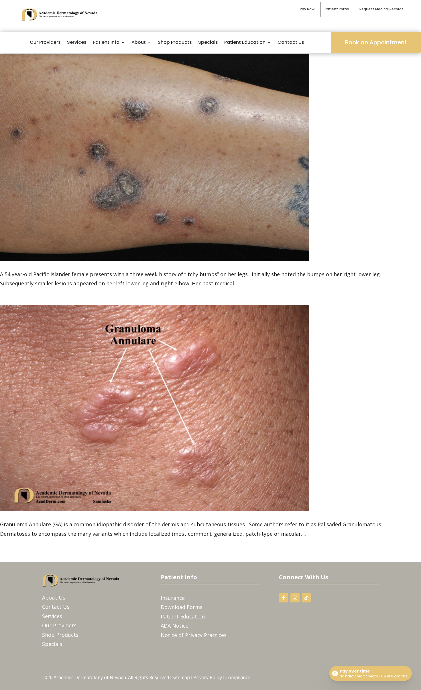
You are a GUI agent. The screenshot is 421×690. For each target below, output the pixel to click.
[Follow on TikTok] (306, 597)
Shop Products (175, 42)
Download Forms (181, 607)
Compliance (237, 677)
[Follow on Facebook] (283, 597)
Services (76, 42)
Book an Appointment (376, 42)
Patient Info (106, 42)
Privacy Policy (207, 677)
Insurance (173, 597)
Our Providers (45, 42)
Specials (208, 42)
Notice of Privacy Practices (194, 635)
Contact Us (291, 42)
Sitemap (181, 677)
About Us (53, 597)
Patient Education (244, 42)
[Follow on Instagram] (295, 597)
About (138, 42)
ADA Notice (174, 625)
